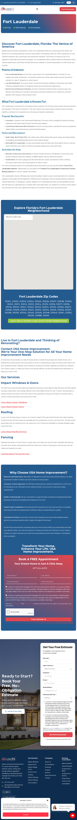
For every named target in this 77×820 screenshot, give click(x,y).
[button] (47, 800)
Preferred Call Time (49, 694)
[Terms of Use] (28, 603)
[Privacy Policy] (16, 603)
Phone (45, 680)
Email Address (47, 687)
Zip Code (46, 658)
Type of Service (48, 665)
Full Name (46, 672)
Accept (25, 815)
